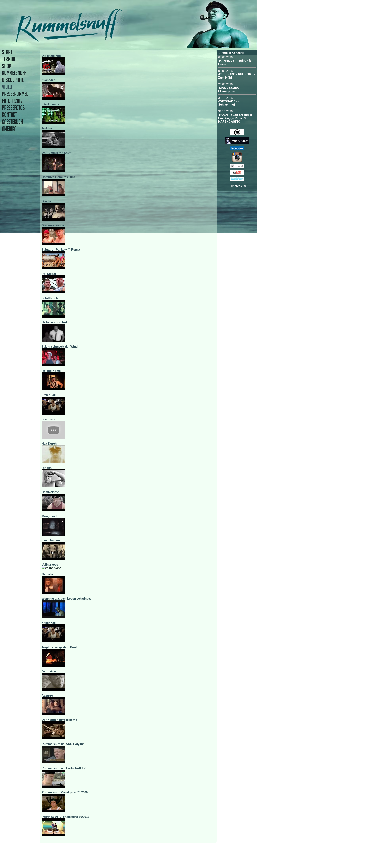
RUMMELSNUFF (14, 73)
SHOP (6, 66)
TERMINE (9, 59)
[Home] (96, 40)
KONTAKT (9, 114)
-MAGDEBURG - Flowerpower (229, 89)
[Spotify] (237, 134)
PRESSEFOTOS (13, 107)
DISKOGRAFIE (13, 80)
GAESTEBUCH (12, 121)
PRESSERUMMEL (15, 94)
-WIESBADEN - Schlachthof (228, 103)
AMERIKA (9, 128)
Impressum (238, 185)
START (7, 52)
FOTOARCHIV (12, 101)
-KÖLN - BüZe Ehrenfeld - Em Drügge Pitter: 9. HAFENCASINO (236, 118)
